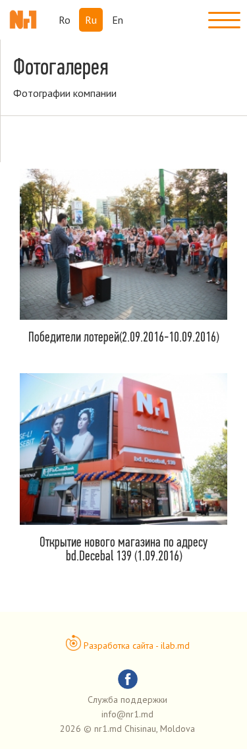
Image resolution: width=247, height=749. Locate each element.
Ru (91, 19)
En (117, 19)
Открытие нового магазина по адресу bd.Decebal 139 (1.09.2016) (123, 548)
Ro (64, 19)
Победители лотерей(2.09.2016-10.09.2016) (123, 336)
